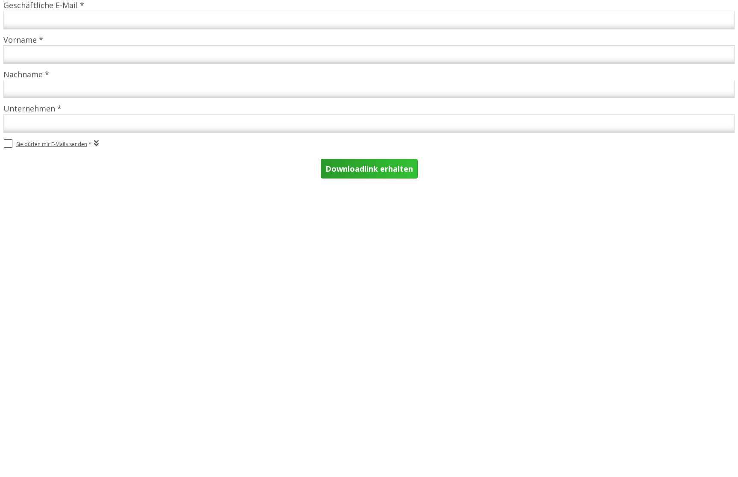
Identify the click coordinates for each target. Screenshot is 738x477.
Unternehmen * (32, 108)
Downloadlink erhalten (369, 169)
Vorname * (23, 40)
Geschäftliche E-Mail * (43, 5)
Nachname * (26, 74)
